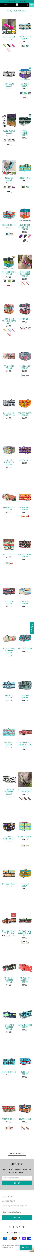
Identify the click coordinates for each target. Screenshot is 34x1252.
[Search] (27, 5)
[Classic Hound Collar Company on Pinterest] (20, 1227)
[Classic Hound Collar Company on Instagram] (16, 1227)
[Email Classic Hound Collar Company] (10, 1227)
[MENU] (1, 5)
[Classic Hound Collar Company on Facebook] (13, 1227)
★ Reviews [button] (32, 628)
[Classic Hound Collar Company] (17, 5)
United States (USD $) (16, 1233)
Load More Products (17, 1153)
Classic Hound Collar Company (14, 1245)
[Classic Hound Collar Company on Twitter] (23, 1227)
